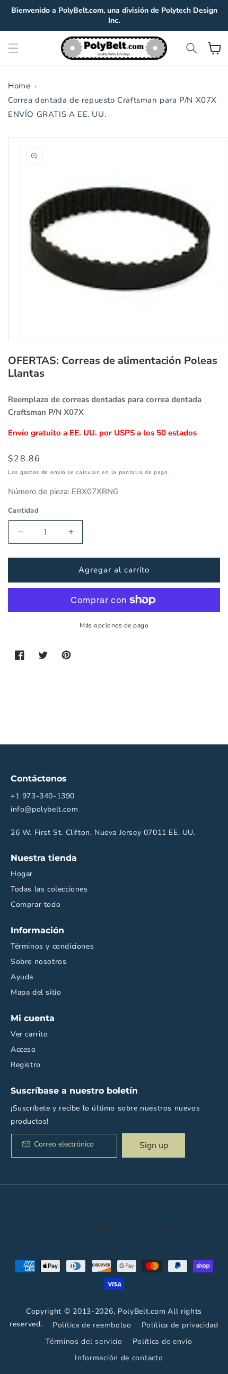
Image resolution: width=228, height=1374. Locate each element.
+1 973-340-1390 (43, 796)
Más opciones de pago (114, 625)
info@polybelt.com (44, 809)
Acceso (23, 1049)
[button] (13, 48)
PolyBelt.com (141, 1311)
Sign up (153, 1145)
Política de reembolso (91, 1325)
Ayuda (22, 977)
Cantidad (23, 510)
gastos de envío (43, 472)
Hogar (22, 874)
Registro (26, 1065)
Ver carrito (29, 1034)
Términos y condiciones (52, 946)
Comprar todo (35, 904)
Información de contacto (119, 1358)
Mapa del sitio (36, 992)
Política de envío (162, 1341)
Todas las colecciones (49, 889)
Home (19, 85)
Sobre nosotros (38, 962)
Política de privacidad (180, 1325)
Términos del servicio (84, 1341)
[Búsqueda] (191, 48)
